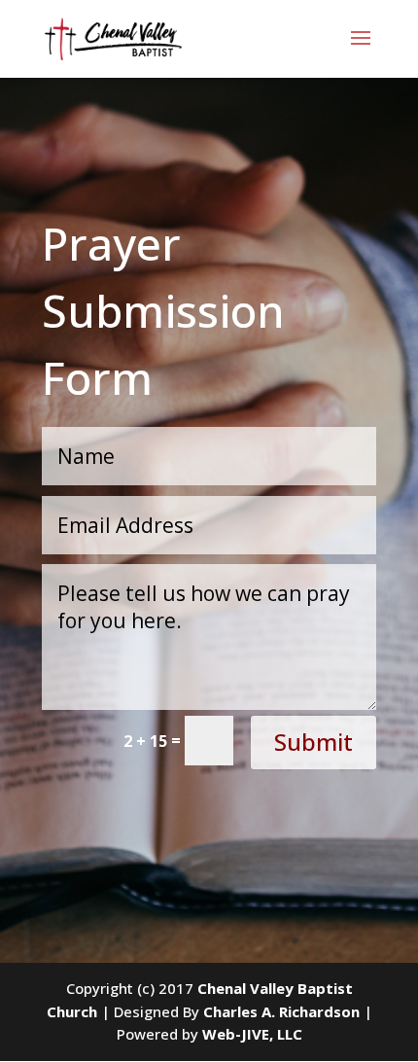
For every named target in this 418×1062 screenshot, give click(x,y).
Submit (313, 742)
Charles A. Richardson (281, 1011)
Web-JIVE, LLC (252, 1034)
